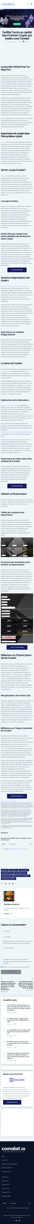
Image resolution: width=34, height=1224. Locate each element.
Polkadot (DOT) (6, 1192)
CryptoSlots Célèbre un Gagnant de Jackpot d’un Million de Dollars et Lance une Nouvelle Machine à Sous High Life (18, 1055)
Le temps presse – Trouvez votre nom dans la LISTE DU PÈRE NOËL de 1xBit (18, 1020)
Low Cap (17, 24)
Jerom (23, 1215)
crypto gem (13, 870)
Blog (3, 1156)
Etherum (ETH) (6, 1185)
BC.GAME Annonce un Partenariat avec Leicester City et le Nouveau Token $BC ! (19, 1043)
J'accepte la (15, 849)
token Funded (6, 371)
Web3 (12, 674)
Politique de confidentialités (18, 849)
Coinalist (5, 1215)
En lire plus (6, 914)
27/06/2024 (10, 1061)
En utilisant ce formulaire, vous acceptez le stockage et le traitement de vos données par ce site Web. (17, 962)
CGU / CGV (5, 1160)
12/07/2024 (10, 1047)
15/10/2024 (10, 1036)
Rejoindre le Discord (12, 1102)
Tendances (5, 1177)
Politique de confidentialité (9, 1164)
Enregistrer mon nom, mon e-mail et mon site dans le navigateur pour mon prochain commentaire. (18, 942)
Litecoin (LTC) (6, 1188)
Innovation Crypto (7, 876)
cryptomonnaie (24, 870)
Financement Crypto (20, 873)
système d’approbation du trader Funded (15, 286)
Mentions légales (6, 1168)
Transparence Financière (8, 879)
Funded (3, 142)
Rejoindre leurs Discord (17, 796)
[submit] (30, 844)
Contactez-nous (6, 1172)
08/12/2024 (10, 1024)
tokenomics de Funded (9, 405)
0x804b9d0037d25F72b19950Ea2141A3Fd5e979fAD (16, 432)
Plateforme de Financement (21, 876)
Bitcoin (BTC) (5, 1181)
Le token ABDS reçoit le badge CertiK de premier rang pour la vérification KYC (19, 1031)
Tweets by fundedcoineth (8, 801)
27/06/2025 (10, 1013)
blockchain (5, 870)
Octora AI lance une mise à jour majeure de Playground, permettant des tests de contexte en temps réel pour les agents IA (19, 1007)
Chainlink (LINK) (6, 1196)
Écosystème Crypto (7, 873)
